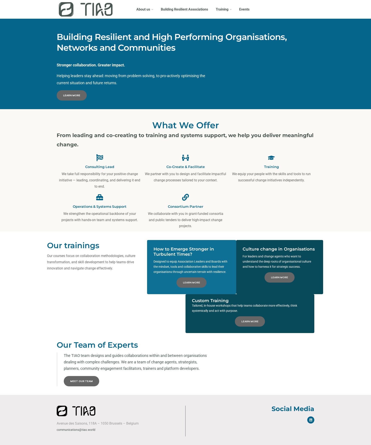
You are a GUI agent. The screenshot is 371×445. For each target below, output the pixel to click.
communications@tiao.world (76, 429)
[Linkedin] (310, 420)
